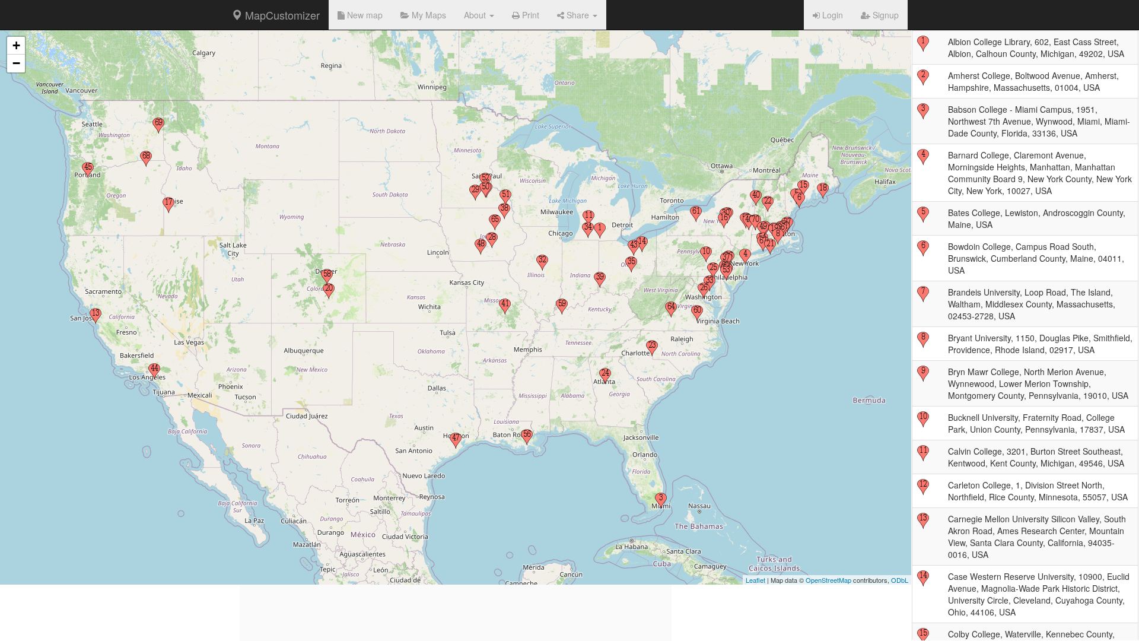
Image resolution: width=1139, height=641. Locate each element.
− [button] (16, 63)
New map (364, 15)
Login (831, 15)
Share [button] (577, 15)
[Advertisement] (456, 558)
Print (529, 15)
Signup (884, 15)
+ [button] (16, 45)
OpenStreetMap (828, 580)
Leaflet (755, 580)
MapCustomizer (281, 15)
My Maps (427, 15)
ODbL (899, 580)
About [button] (476, 15)
